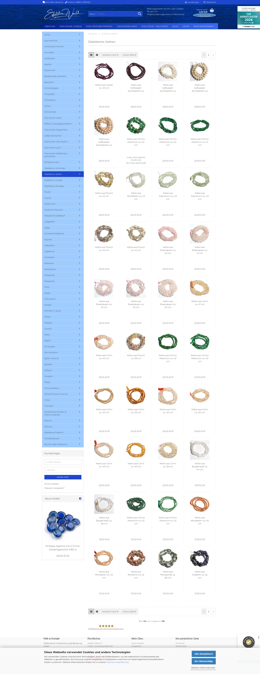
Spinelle (48, 364)
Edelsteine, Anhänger (54, 168)
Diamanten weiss (52, 118)
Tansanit (48, 376)
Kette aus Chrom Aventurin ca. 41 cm (200, 142)
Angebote (136, 646)
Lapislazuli (49, 251)
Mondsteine (50, 269)
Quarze (48, 328)
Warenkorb (181, 646)
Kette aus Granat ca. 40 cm (104, 86)
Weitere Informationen (203, 667)
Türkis (47, 400)
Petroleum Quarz (52, 311)
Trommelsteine (51, 388)
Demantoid (50, 112)
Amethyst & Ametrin (54, 46)
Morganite (49, 281)
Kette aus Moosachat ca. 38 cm (167, 574)
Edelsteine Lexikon (71, 26)
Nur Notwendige (204, 661)
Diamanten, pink (52, 147)
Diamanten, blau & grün (56, 141)
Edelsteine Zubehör (53, 432)
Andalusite (49, 58)
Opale (47, 293)
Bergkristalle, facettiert (55, 76)
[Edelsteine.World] (64, 14)
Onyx (47, 287)
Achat (47, 34)
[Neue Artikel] (80, 498)
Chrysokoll (49, 94)
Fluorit (47, 192)
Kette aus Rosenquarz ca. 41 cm (200, 250)
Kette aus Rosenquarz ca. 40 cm (168, 304)
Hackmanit (49, 204)
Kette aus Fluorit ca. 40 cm (104, 249)
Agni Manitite (50, 40)
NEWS (186, 26)
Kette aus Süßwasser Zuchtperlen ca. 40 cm (136, 88)
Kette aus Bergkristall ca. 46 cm (104, 520)
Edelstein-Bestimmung (99, 26)
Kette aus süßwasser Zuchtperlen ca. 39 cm (168, 88)
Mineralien (49, 257)
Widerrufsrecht (95, 643)
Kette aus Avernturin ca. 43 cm (168, 196)
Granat (47, 198)
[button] (91, 55)
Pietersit (48, 323)
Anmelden (63, 477)
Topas (47, 382)
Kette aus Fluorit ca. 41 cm (136, 249)
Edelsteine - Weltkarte (154, 26)
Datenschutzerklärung (117, 662)
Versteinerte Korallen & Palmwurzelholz (55, 413)
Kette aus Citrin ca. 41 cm (200, 303)
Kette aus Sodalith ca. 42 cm (199, 574)
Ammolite (49, 52)
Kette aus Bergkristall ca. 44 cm (200, 466)
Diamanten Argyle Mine (56, 129)
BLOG (175, 26)
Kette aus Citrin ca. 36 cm (168, 465)
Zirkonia (48, 426)
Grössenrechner (127, 26)
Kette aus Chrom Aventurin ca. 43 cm (136, 520)
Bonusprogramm (203, 26)
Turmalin (48, 406)
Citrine (47, 106)
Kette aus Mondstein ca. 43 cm (136, 196)
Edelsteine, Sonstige (54, 186)
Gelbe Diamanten (53, 135)
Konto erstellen (51, 484)
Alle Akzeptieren (204, 654)
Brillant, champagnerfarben (58, 123)
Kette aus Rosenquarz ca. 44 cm (168, 250)
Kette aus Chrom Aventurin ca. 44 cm (136, 142)
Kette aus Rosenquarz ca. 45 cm (104, 304)
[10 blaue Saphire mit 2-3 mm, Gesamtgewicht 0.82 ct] (62, 522)
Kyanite (48, 239)
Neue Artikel (138, 643)
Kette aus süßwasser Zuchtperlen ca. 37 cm (200, 88)
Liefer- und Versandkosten (100, 646)
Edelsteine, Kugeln (53, 180)
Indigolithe (49, 221)
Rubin (47, 334)
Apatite (47, 64)
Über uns (50, 26)
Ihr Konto (180, 643)
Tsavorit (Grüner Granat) (55, 394)
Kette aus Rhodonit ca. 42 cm (136, 574)
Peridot (47, 305)
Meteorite (49, 263)
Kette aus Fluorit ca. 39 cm (136, 357)
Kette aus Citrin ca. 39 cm (136, 411)
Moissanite (49, 275)
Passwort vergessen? (54, 488)
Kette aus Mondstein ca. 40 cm (200, 520)
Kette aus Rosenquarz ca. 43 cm (136, 304)
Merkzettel (210, 2)
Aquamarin (50, 70)
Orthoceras (49, 299)
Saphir (47, 340)
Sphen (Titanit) (51, 358)
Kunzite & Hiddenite (54, 233)
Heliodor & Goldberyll (54, 215)
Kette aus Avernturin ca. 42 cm (200, 196)
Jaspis (47, 227)
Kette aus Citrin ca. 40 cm (104, 357)
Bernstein (49, 82)
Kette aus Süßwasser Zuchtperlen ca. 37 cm (104, 142)
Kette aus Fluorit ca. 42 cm (104, 194)
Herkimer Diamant (53, 210)
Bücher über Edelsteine (55, 444)
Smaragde (49, 346)
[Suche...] (139, 14)
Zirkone (48, 420)
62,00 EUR (63, 555)
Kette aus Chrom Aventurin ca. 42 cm (168, 358)
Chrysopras (49, 100)
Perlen (47, 317)
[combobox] (110, 55)
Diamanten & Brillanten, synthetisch (56, 154)
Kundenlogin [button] (193, 2)
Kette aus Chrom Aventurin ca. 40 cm (200, 358)
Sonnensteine (51, 352)
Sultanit (48, 370)
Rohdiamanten (51, 162)
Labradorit (49, 245)
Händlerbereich (52, 438)
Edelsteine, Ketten (53, 174)
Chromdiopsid (51, 88)
